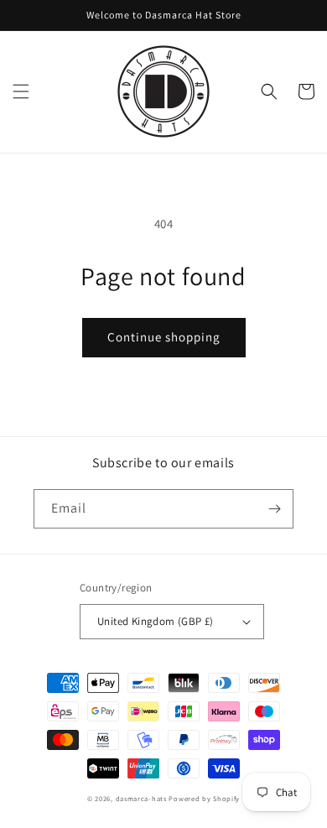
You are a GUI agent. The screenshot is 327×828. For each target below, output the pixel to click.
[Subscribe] (274, 509)
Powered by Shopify (204, 798)
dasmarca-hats (141, 798)
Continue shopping (164, 337)
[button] (21, 91)
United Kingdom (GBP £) (155, 621)
